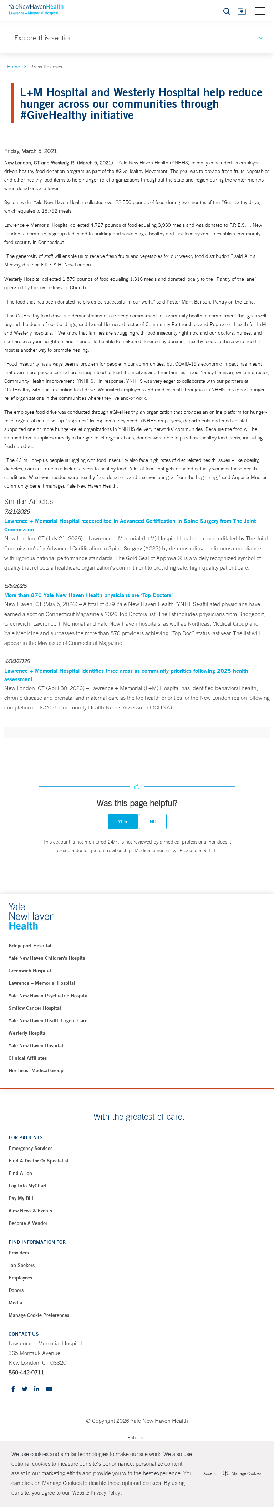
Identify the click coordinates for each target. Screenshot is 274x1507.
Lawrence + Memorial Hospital (42, 983)
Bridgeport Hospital (30, 945)
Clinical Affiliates (28, 1058)
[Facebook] (13, 1389)
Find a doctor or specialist (38, 1160)
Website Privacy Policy (96, 1493)
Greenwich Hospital (30, 970)
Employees (20, 1277)
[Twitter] (24, 1389)
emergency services (30, 1148)
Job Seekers (22, 1265)
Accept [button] (209, 1473)
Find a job (20, 1173)
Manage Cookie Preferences (39, 1315)
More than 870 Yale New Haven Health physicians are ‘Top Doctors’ (88, 595)
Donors (16, 1290)
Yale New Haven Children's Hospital (48, 958)
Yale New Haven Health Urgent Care (48, 1020)
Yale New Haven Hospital (36, 1045)
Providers (19, 1252)
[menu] (260, 10)
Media (15, 1302)
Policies (135, 1437)
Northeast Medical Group (36, 1070)
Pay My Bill (21, 1198)
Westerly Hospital (28, 1033)
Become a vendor (28, 1223)
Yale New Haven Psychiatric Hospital (49, 995)
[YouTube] (49, 1389)
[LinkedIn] (36, 1389)
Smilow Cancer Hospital (35, 1008)
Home (13, 66)
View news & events (30, 1210)
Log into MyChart (28, 1185)
